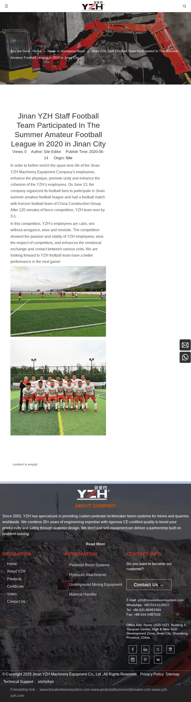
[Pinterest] (145, 660)
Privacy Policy (152, 674)
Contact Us (16, 602)
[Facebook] (133, 649)
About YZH (16, 571)
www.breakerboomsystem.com (65, 690)
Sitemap (172, 674)
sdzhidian (46, 682)
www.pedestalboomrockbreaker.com (121, 690)
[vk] (158, 660)
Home (12, 564)
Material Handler (83, 594)
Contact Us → (149, 584)
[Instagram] (133, 660)
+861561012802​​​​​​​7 (156, 605)
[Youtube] (170, 649)
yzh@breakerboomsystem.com (161, 600)
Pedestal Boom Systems (89, 565)
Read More (95, 544)
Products (14, 579)
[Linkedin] (145, 649)
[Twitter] (158, 649)
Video (12, 594)
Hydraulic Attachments (87, 575)
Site (69, 158)
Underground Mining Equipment (95, 585)
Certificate (15, 586)
